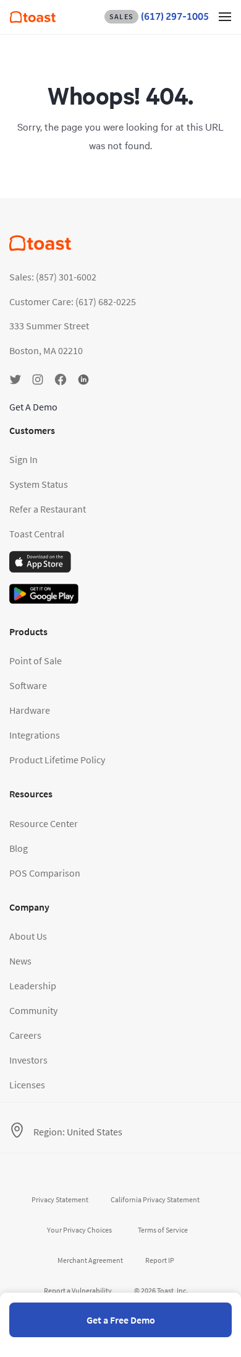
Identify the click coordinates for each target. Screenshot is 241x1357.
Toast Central (36, 533)
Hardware (29, 710)
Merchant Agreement (90, 1260)
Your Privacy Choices (79, 1229)
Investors (28, 1060)
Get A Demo (33, 407)
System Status (38, 484)
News (20, 961)
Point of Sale (35, 660)
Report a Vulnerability (78, 1290)
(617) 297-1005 (159, 16)
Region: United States (77, 1131)
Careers (25, 1035)
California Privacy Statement (155, 1199)
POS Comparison (44, 873)
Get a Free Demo (121, 1320)
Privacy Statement (60, 1199)
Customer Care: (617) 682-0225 (72, 301)
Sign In (23, 459)
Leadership (32, 985)
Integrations (34, 735)
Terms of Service (163, 1229)
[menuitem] (33, 19)
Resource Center (43, 823)
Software (28, 685)
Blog (18, 848)
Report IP (159, 1260)
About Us (28, 936)
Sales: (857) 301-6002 (52, 277)
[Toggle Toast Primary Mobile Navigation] (225, 16)
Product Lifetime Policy (57, 759)
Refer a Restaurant (47, 509)
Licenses (27, 1084)
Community (33, 1010)
